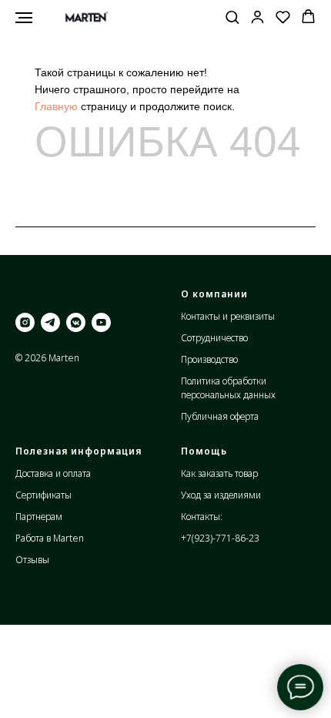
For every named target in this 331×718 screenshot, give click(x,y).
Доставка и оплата (53, 473)
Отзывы (32, 559)
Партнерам (38, 516)
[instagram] (25, 322)
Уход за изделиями (221, 495)
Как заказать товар (219, 473)
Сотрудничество (214, 337)
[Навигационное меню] (23, 17)
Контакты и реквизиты (228, 316)
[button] (232, 16)
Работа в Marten (49, 538)
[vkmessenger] (75, 322)
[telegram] (50, 322)
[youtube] (101, 322)
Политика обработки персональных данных (228, 387)
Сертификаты (43, 495)
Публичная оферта (220, 416)
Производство (209, 359)
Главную (56, 106)
